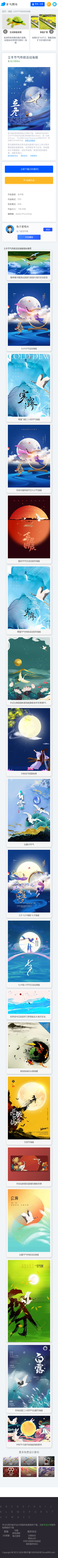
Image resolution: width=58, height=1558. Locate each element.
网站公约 (32, 1538)
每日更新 (16, 1536)
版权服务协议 (13, 156)
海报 (10, 11)
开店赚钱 (29, 237)
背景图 (29, 1475)
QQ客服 (6, 1535)
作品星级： (13, 194)
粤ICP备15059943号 (33, 1552)
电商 (11, 1475)
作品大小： (13, 209)
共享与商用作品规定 (32, 1541)
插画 (46, 1475)
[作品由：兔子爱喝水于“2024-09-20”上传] (10, 229)
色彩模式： (13, 204)
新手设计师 (46, 1525)
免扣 (11, 1464)
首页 (4, 11)
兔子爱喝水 (15, 61)
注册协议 (32, 1535)
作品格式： (13, 199)
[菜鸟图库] (9, 4)
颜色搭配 (16, 1533)
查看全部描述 (30, 141)
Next (51, 31)
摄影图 (46, 1464)
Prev (5, 31)
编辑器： (12, 214)
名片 (28, 1464)
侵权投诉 (24, 156)
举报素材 (33, 156)
